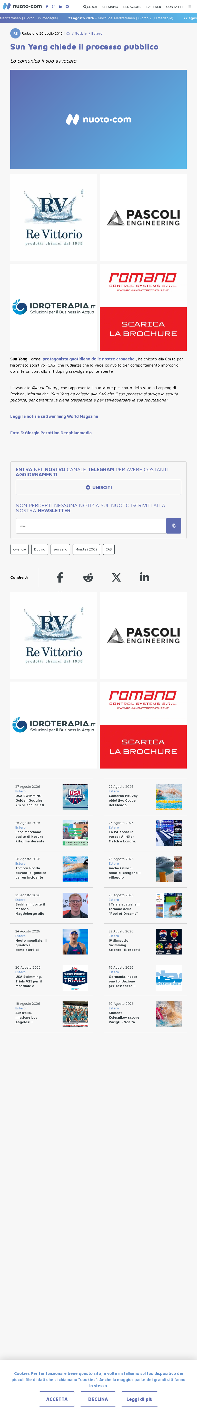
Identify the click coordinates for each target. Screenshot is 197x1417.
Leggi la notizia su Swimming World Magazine (54, 416)
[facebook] (60, 577)
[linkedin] (144, 577)
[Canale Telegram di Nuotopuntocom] (67, 6)
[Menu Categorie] (189, 5)
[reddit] (88, 577)
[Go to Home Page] (68, 33)
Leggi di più (139, 1399)
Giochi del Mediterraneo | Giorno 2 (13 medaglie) (109, 18)
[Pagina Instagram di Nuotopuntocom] (53, 6)
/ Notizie (78, 33)
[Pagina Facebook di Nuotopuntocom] (47, 6)
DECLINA (98, 1399)
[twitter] (116, 577)
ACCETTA (57, 1399)
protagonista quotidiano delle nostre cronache (89, 359)
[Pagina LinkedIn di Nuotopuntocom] (60, 6)
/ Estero (94, 33)
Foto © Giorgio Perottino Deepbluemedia (51, 432)
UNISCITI (101, 487)
